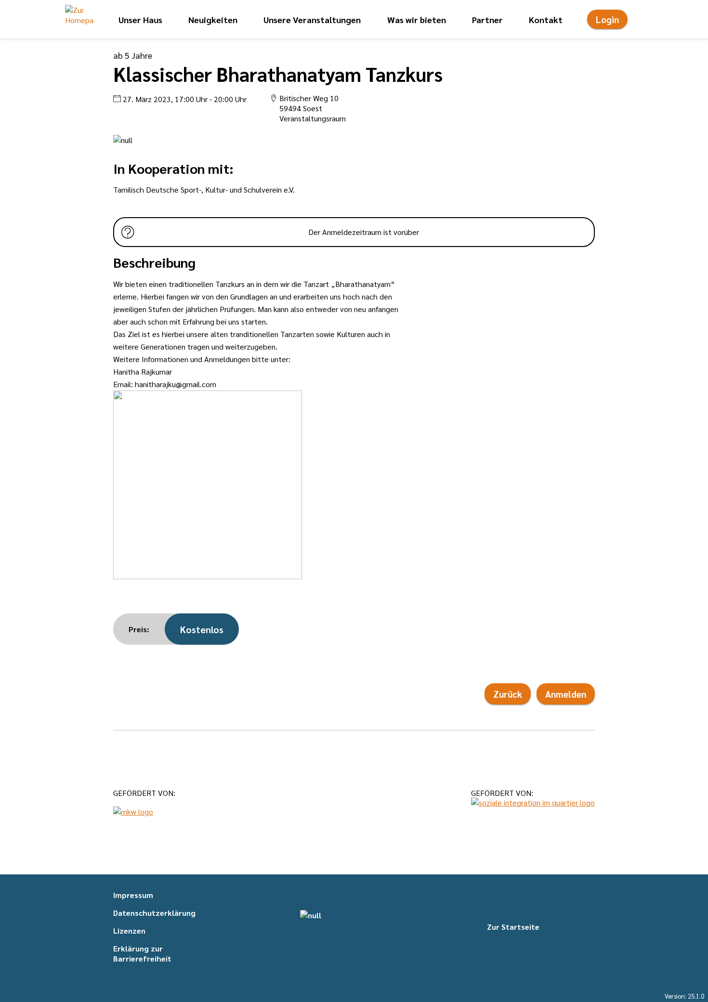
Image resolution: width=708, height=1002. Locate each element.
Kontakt (546, 19)
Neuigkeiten (212, 19)
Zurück (507, 694)
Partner (487, 19)
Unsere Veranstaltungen (312, 19)
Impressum (133, 895)
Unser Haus (140, 19)
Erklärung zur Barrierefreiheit (142, 953)
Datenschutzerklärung (154, 913)
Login (607, 19)
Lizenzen (129, 930)
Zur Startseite (513, 927)
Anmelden (565, 694)
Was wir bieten (416, 19)
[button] (79, 19)
